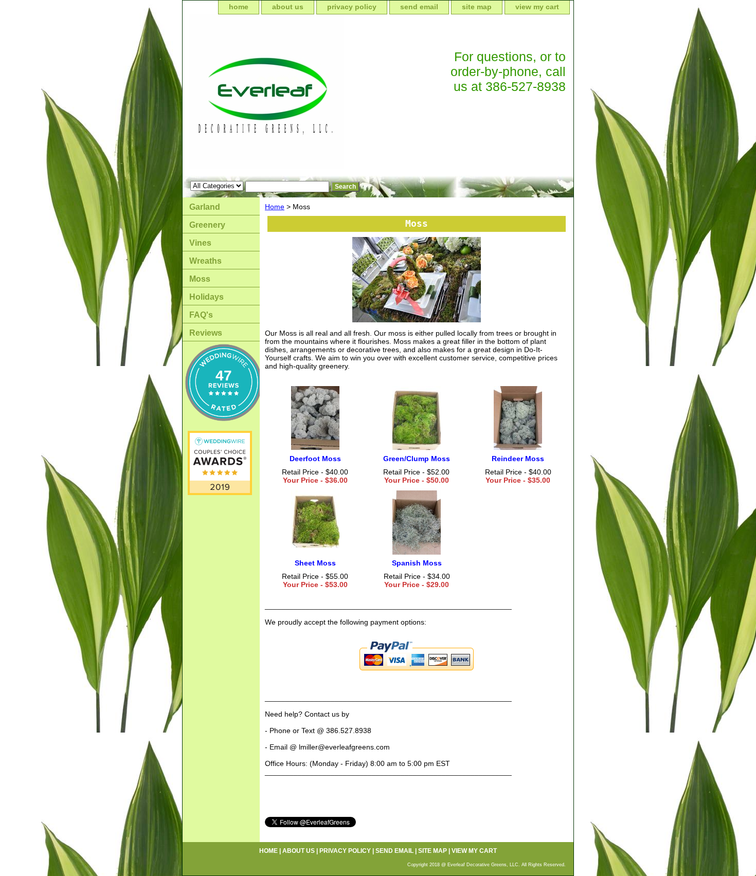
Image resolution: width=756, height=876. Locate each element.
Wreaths (205, 261)
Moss (199, 279)
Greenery (207, 225)
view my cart (537, 7)
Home (274, 207)
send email (419, 7)
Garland (204, 207)
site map (477, 7)
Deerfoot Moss (315, 458)
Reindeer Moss (518, 458)
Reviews (205, 332)
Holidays (206, 297)
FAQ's (201, 315)
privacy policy (351, 7)
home (238, 7)
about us (287, 7)
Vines (200, 243)
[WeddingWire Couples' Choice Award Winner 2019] (220, 492)
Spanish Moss (417, 563)
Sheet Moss (315, 563)
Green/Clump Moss (416, 458)
